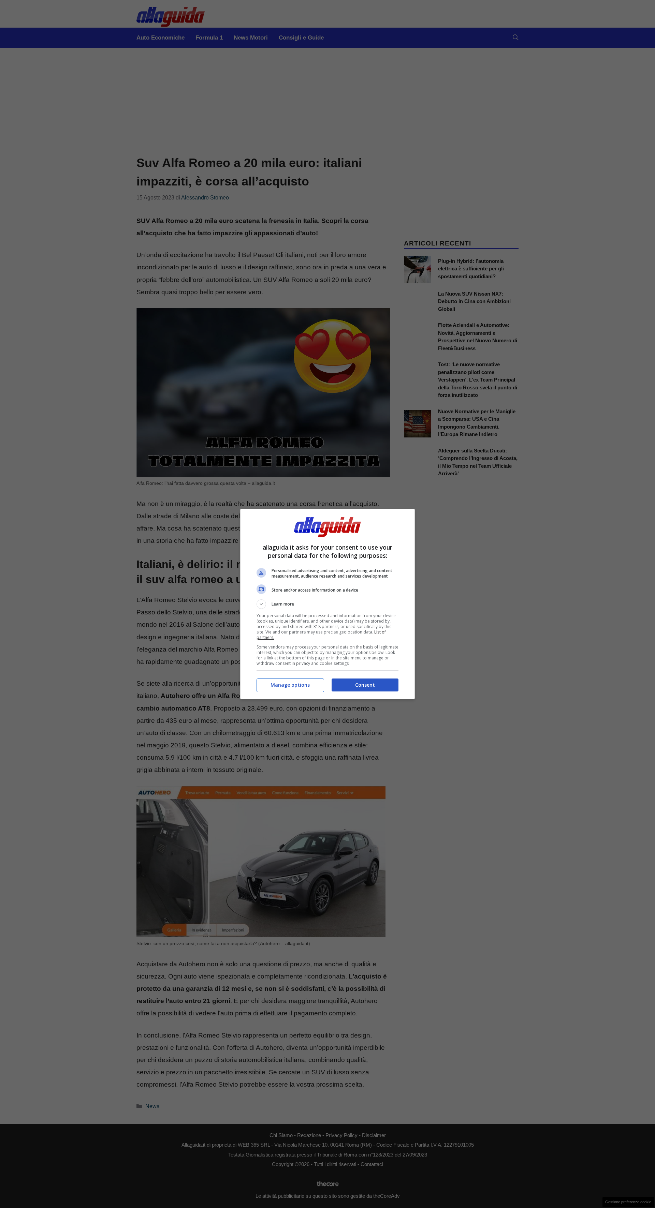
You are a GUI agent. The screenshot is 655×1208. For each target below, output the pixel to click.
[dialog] (327, 604)
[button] (327, 604)
